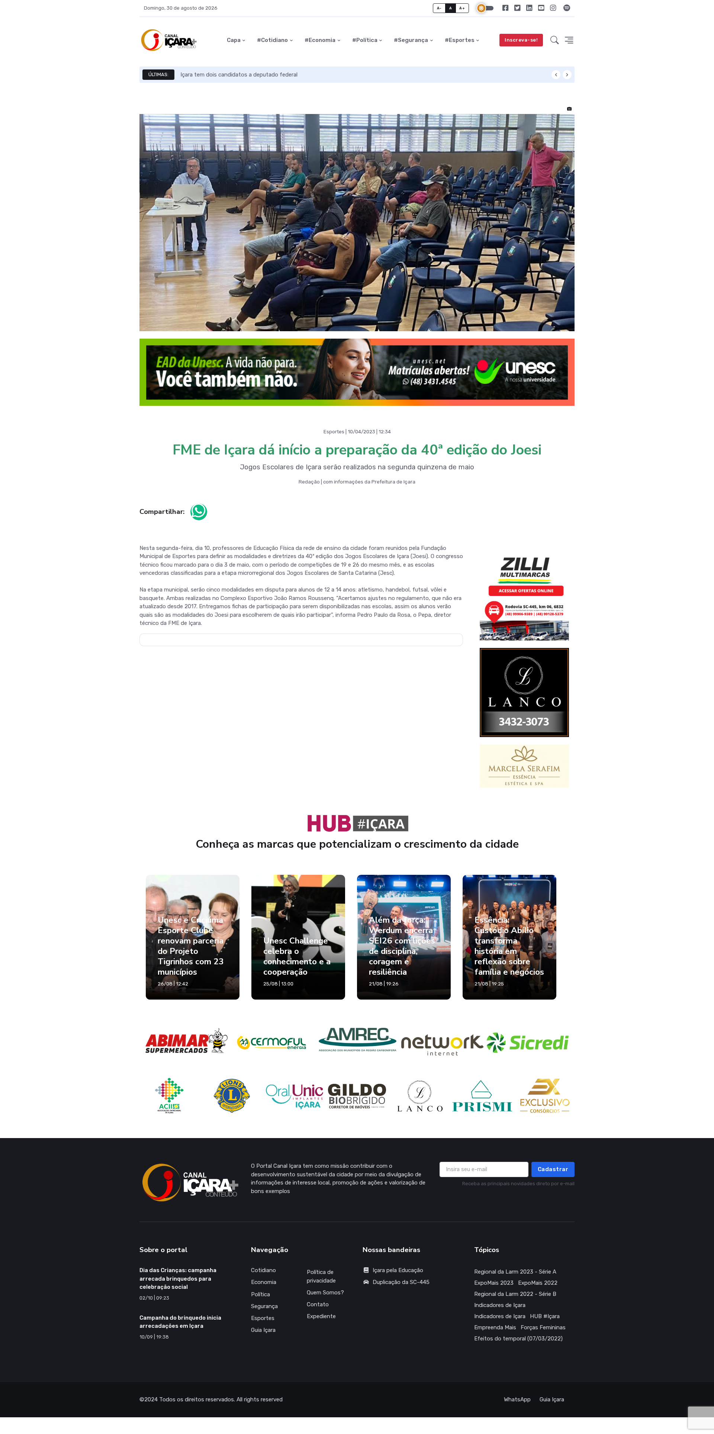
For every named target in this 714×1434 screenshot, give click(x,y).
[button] (554, 40)
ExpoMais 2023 (494, 1283)
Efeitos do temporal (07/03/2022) (518, 1338)
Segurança (264, 1306)
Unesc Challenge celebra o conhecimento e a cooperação (297, 956)
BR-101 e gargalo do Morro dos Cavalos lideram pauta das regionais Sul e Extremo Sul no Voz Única (306, 74)
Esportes (262, 1318)
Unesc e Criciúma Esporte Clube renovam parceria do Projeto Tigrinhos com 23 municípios (191, 946)
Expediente (321, 1316)
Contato (318, 1304)
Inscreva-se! (521, 40)
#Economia (320, 40)
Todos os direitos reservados (196, 1399)
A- (439, 8)
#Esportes (460, 40)
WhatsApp (517, 1399)
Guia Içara (263, 1330)
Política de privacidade (321, 1276)
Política (260, 1294)
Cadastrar (553, 1169)
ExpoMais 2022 (537, 1283)
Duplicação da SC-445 (401, 1282)
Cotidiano (263, 1270)
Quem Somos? (325, 1292)
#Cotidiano (272, 40)
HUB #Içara (545, 1316)
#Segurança (411, 40)
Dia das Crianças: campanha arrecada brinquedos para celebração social (177, 1278)
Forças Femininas (543, 1327)
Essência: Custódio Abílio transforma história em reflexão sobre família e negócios (509, 946)
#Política (364, 40)
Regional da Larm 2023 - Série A (515, 1271)
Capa (234, 40)
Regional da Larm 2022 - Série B (515, 1294)
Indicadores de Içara (499, 1305)
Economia (263, 1282)
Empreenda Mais (495, 1327)
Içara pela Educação (398, 1270)
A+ (462, 8)
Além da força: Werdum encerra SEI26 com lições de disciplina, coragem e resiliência (402, 946)
